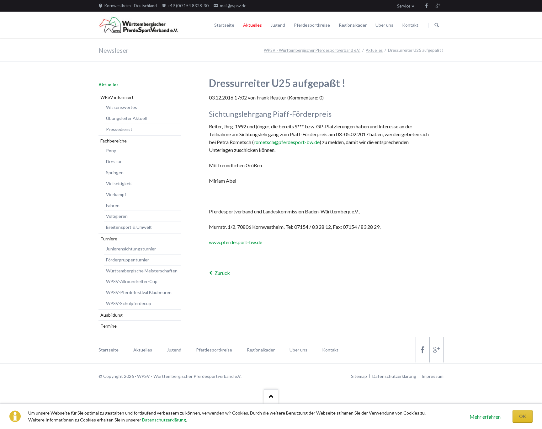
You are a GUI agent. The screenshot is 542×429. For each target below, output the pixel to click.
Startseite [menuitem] (108, 349)
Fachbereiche (113, 140)
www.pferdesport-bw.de (235, 242)
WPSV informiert (117, 97)
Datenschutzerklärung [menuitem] (394, 376)
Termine (108, 326)
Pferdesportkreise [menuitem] (214, 349)
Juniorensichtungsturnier (131, 248)
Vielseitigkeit (119, 183)
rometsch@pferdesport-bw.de (287, 142)
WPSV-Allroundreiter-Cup (131, 281)
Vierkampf (116, 194)
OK (522, 416)
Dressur (114, 161)
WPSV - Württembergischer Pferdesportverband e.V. (312, 50)
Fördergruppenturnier (127, 259)
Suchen (437, 25)
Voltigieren (117, 216)
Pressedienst (119, 129)
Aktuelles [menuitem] (142, 349)
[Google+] (438, 5)
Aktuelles (252, 25)
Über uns (384, 25)
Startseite (224, 25)
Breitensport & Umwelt (129, 227)
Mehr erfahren (485, 417)
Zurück (222, 273)
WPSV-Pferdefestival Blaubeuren (139, 292)
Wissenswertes (121, 107)
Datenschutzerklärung (164, 419)
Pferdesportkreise (312, 25)
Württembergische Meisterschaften (142, 270)
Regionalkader (353, 25)
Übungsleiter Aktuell (126, 118)
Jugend (278, 25)
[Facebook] (426, 5)
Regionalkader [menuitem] (261, 349)
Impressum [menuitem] (433, 376)
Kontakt (410, 25)
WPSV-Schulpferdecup (128, 303)
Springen (115, 172)
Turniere (108, 238)
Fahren (113, 205)
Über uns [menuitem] (298, 349)
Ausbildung (111, 315)
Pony (111, 150)
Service (403, 5)
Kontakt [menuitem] (330, 349)
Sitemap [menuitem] (359, 376)
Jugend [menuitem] (174, 349)
